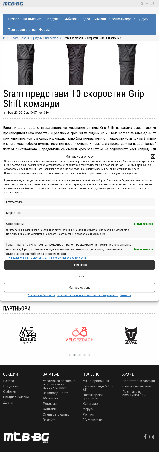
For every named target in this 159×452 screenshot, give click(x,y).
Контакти (125, 295)
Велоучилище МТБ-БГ (98, 388)
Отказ (79, 276)
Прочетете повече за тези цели (68, 257)
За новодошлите (55, 393)
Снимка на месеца (136, 386)
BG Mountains (93, 420)
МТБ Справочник (96, 381)
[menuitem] (13, 19)
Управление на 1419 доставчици (27, 257)
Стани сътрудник (56, 414)
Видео (85, 19)
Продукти (52, 19)
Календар (90, 404)
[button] (153, 157)
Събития (70, 19)
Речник (88, 414)
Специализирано (122, 19)
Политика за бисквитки (41, 295)
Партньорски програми (93, 396)
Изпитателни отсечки (138, 381)
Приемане (79, 265)
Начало (13, 19)
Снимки (100, 19)
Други (143, 19)
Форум (44, 30)
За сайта (49, 420)
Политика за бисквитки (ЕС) (134, 393)
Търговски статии (22, 30)
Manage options (79, 287)
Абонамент (51, 398)
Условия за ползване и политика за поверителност (87, 295)
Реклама (50, 404)
